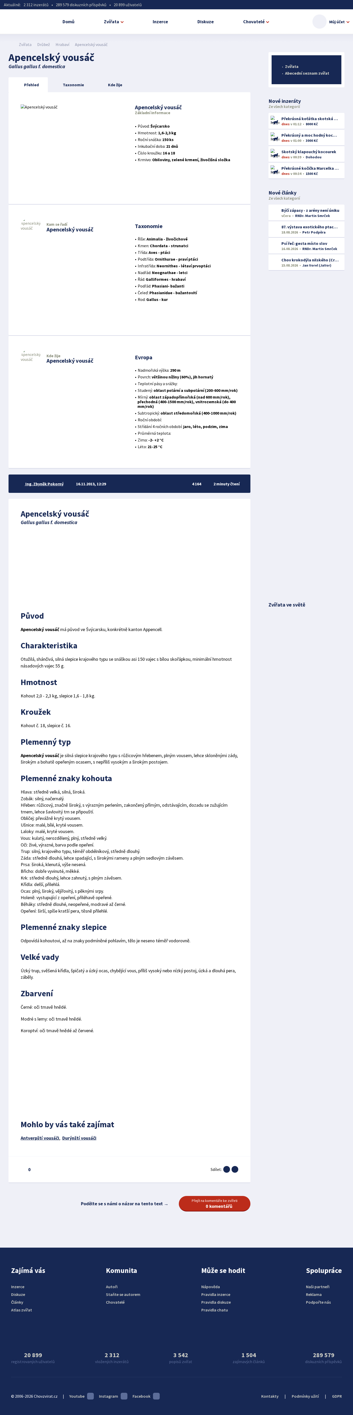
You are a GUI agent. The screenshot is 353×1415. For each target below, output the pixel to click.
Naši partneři (317, 1286)
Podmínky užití (305, 1396)
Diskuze (205, 22)
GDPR (337, 1396)
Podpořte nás (318, 1302)
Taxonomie (73, 84)
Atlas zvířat (21, 1309)
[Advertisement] (129, 567)
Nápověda (210, 1286)
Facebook (141, 1396)
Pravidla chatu (214, 1309)
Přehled (31, 84)
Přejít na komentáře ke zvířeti (214, 1203)
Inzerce (160, 22)
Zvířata (111, 22)
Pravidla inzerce (215, 1294)
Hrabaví (62, 44)
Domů (68, 22)
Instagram (108, 1396)
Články (17, 1302)
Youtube (77, 1396)
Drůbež (43, 44)
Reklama (314, 1294)
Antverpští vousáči (40, 1138)
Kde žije (115, 84)
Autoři (112, 1286)
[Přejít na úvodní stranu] (11, 44)
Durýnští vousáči (79, 1138)
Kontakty (270, 1396)
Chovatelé (254, 22)
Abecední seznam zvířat (307, 73)
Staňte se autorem (123, 1294)
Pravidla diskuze (216, 1302)
